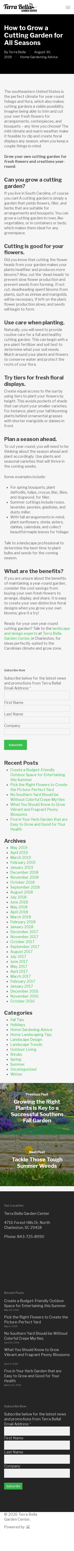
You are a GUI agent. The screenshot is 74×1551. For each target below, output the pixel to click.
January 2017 (21, 986)
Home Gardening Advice (39, 57)
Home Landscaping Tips (31, 1034)
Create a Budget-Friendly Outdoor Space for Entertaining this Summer (37, 775)
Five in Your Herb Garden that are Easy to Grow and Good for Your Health (39, 824)
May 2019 (19, 847)
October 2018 (22, 882)
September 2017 (24, 947)
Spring (15, 1059)
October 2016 (22, 1001)
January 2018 (21, 927)
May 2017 (18, 966)
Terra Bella (17, 52)
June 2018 (19, 902)
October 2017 (22, 942)
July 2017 (18, 956)
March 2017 (20, 976)
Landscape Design (26, 1039)
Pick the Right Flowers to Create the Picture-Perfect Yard (36, 1319)
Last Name (13, 714)
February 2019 (23, 862)
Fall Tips (17, 1020)
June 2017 (19, 961)
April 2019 (19, 852)
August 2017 (21, 951)
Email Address (17, 688)
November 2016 (24, 996)
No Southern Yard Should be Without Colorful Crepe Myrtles (36, 1336)
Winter (16, 1074)
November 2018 (24, 877)
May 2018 (19, 907)
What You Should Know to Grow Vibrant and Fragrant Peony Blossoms (37, 809)
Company (12, 725)
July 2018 (18, 897)
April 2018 (19, 912)
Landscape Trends (26, 1044)
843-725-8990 (30, 1236)
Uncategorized (23, 1069)
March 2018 (20, 917)
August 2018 (21, 892)
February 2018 (23, 922)
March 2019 (20, 857)
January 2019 (21, 867)
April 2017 (19, 971)
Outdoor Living (23, 1049)
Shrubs (16, 1054)
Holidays (17, 1025)
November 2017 (24, 937)
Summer (17, 1064)
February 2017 (22, 981)
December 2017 (24, 932)
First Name (13, 702)
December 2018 (24, 872)
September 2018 (25, 887)
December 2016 (24, 991)
